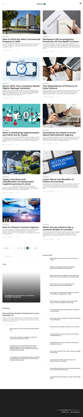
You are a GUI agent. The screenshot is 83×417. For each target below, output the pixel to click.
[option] (62, 320)
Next (35, 248)
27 (18, 248)
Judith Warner (5, 98)
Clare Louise (4, 50)
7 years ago (10, 50)
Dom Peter (4, 144)
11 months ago (8, 299)
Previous (6, 248)
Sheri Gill (45, 143)
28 (21, 248)
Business (5, 36)
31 (30, 248)
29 (24, 248)
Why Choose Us (75, 412)
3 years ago (11, 324)
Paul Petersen (46, 51)
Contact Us (65, 412)
